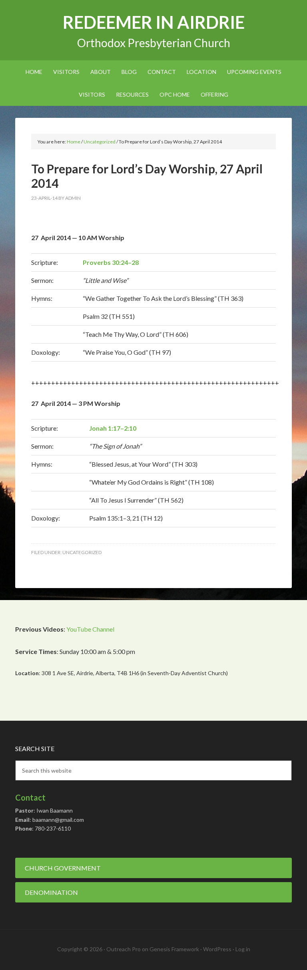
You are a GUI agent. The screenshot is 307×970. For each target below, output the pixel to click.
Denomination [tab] (51, 892)
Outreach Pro (123, 949)
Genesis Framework (174, 949)
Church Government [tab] (63, 868)
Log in (242, 949)
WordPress (217, 949)
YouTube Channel (90, 629)
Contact (30, 797)
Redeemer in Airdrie (154, 22)
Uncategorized (82, 552)
